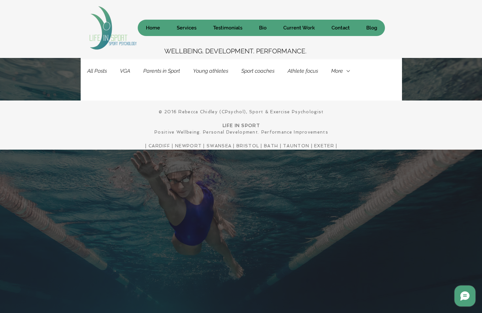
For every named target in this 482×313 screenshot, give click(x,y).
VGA (125, 71)
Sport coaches (257, 71)
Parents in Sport (161, 71)
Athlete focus (303, 71)
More (337, 71)
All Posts (97, 71)
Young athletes (210, 71)
